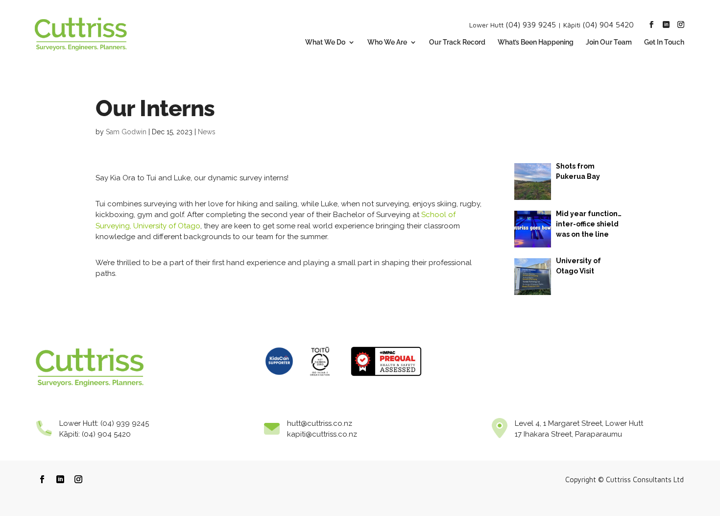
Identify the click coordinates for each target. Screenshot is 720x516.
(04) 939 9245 (530, 24)
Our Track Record (457, 42)
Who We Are (387, 42)
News (207, 132)
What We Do (325, 42)
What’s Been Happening (536, 42)
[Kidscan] (279, 378)
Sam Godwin (126, 132)
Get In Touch (664, 42)
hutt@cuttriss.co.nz (319, 423)
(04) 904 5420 (608, 24)
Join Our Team (609, 42)
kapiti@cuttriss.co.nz (322, 434)
